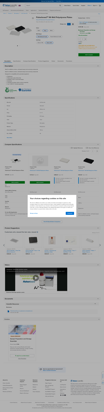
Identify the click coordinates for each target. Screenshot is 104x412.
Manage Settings (34, 213)
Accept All (69, 213)
